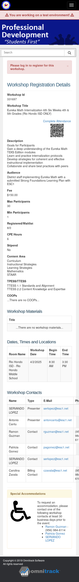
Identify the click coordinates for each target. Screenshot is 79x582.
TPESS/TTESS (16, 281)
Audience (13, 172)
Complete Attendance (57, 121)
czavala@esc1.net (55, 470)
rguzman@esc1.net (56, 431)
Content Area (16, 256)
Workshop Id (16, 94)
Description (15, 141)
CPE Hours (14, 234)
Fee (9, 190)
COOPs (12, 295)
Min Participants (18, 212)
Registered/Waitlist (20, 223)
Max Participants (18, 201)
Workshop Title (17, 105)
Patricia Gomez (55, 533)
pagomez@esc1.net (56, 447)
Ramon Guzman (55, 526)
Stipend (12, 245)
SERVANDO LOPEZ (53, 538)
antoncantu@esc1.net (58, 420)
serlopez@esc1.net (56, 408)
